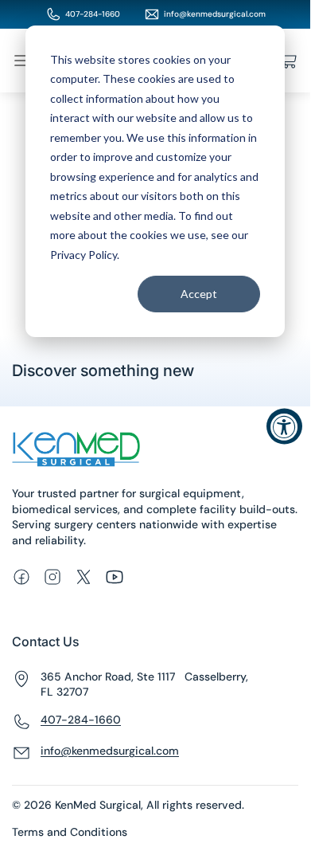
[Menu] (21, 60)
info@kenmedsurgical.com (215, 14)
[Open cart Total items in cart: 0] (288, 60)
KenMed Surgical (98, 805)
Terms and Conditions (69, 832)
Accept (199, 293)
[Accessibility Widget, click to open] (284, 427)
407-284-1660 (92, 14)
